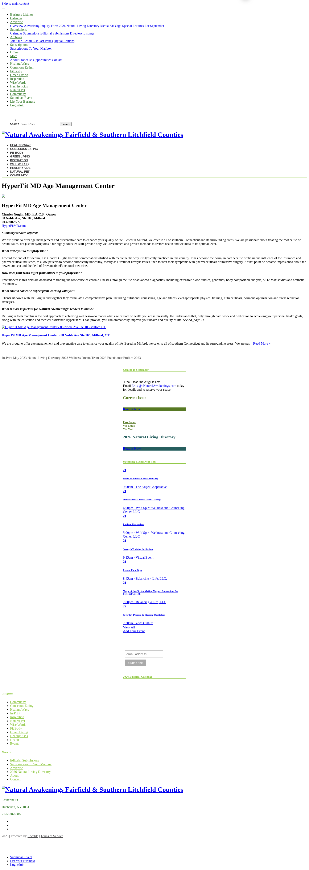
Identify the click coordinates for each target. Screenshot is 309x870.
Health (14, 740)
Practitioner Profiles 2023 (124, 358)
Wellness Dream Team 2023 (87, 358)
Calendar (16, 18)
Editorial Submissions (54, 33)
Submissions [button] (18, 29)
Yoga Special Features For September (139, 26)
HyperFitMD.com (14, 225)
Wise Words (18, 82)
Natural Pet (17, 90)
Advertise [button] (16, 22)
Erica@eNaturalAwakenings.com (154, 385)
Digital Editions (64, 41)
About (14, 60)
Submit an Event (21, 97)
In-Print (7, 358)
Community (18, 94)
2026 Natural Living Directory (79, 26)
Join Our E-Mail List (24, 41)
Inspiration (17, 79)
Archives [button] (16, 37)
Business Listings (21, 14)
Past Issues (45, 41)
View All (129, 627)
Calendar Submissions (25, 33)
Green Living (19, 75)
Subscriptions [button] (19, 44)
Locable (33, 836)
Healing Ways (19, 63)
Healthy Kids (19, 86)
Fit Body (16, 71)
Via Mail (128, 429)
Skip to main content (15, 3)
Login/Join (17, 105)
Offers (14, 52)
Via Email (129, 425)
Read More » (262, 343)
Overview (16, 26)
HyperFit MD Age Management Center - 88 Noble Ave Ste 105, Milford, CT (56, 335)
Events (14, 743)
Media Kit (107, 26)
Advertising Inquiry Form (41, 26)
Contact (57, 60)
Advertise (16, 768)
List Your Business (22, 101)
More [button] (13, 56)
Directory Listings (82, 33)
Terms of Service (52, 836)
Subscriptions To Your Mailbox (31, 48)
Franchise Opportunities (35, 60)
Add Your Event (134, 631)
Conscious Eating (21, 67)
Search (14, 124)
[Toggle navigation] (3, 8)
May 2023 (20, 358)
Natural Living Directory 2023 (48, 358)
